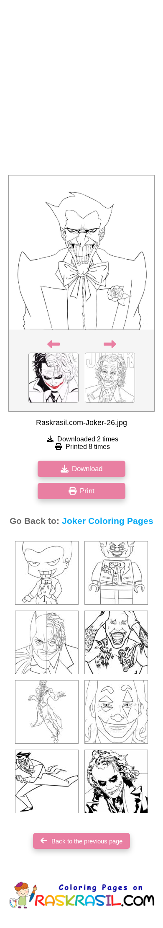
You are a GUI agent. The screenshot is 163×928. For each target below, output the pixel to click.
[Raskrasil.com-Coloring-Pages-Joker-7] (116, 712)
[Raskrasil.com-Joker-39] (116, 642)
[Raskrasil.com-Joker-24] (47, 642)
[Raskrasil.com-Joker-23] (116, 781)
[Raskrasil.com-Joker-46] (47, 712)
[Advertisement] (81, 90)
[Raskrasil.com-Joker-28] (116, 573)
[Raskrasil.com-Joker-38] (47, 573)
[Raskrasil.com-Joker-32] (47, 781)
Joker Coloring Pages (107, 521)
